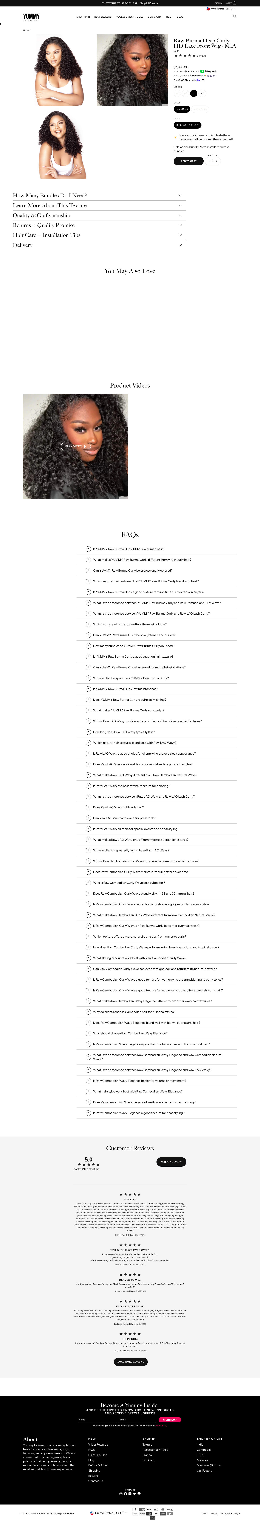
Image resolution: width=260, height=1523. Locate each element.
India (200, 1444)
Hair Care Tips (97, 1455)
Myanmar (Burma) (209, 1465)
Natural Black (182, 109)
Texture (147, 1444)
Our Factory (204, 1470)
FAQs (91, 1449)
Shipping (94, 1470)
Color (177, 103)
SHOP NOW (95, 324)
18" (185, 93)
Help (169, 16)
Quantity (212, 155)
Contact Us (95, 1481)
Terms (205, 1513)
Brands (147, 1455)
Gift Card (148, 1460)
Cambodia (204, 1449)
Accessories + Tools (129, 16)
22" (193, 93)
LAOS (200, 1455)
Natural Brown (200, 109)
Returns (93, 1475)
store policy (161, 1426)
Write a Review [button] (171, 1162)
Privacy (214, 1513)
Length (178, 87)
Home (26, 30)
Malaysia (202, 1460)
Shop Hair (83, 16)
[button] (205, 75)
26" (202, 93)
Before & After (97, 1465)
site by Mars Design (230, 1513)
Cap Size (178, 119)
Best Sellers (102, 16)
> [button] (131, 1362)
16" (177, 93)
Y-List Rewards (98, 1444)
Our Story (154, 16)
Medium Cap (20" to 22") (187, 125)
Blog (180, 16)
